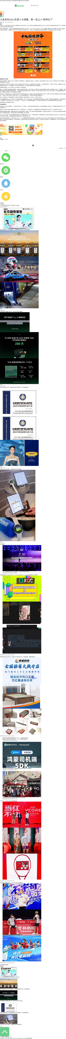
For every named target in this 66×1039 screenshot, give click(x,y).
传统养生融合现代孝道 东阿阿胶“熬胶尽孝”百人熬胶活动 (14, 797)
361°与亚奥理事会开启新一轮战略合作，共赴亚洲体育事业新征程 (16, 571)
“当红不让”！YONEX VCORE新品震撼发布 (8, 800)
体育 (7, 0)
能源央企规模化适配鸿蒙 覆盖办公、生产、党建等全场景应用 (15, 739)
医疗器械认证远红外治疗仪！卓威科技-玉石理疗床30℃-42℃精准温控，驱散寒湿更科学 (17, 656)
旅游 (9, 0)
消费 (21, 0)
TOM (3, 22)
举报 (1, 138)
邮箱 (28, 0)
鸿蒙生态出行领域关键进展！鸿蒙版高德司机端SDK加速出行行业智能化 (17, 768)
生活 (11, 0)
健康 (19, 0)
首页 (1, 0)
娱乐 (5, 0)
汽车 (23, 0)
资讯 (3, 0)
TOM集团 (2, 1037)
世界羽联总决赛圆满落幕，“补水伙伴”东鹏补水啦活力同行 (11, 882)
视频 (15, 0)
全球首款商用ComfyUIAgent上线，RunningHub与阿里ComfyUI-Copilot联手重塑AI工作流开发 (19, 574)
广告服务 (6, 1037)
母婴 (13, 0)
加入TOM (10, 1037)
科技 (26, 0)
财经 (17, 0)
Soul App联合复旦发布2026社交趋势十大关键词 (9, 205)
